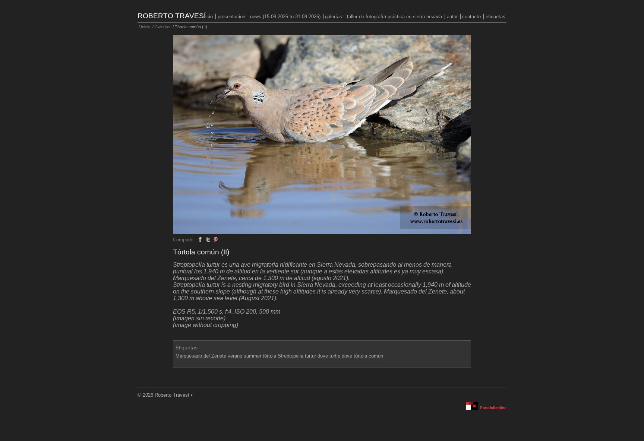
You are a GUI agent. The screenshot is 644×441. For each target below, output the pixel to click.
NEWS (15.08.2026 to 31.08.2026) (285, 16)
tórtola (269, 356)
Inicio (207, 16)
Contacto (471, 16)
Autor (452, 16)
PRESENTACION (231, 16)
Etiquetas (495, 16)
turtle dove (340, 356)
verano (235, 356)
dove (323, 356)
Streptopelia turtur (297, 356)
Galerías (333, 16)
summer (252, 356)
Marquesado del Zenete (201, 356)
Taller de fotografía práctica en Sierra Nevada (394, 16)
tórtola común (368, 356)
